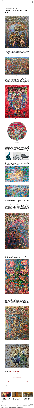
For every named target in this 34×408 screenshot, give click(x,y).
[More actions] (28, 8)
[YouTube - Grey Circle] (30, 404)
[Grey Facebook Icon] (31, 404)
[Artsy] (32, 2)
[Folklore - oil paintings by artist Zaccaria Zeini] (17, 394)
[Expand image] (9, 156)
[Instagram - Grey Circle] (32, 404)
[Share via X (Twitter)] (6, 385)
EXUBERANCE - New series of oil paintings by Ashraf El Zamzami (6, 399)
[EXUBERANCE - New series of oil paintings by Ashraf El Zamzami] (6, 394)
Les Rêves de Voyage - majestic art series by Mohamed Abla (27, 399)
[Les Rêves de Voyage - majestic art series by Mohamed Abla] (28, 394)
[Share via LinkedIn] (8, 385)
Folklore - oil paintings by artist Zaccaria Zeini (16, 399)
